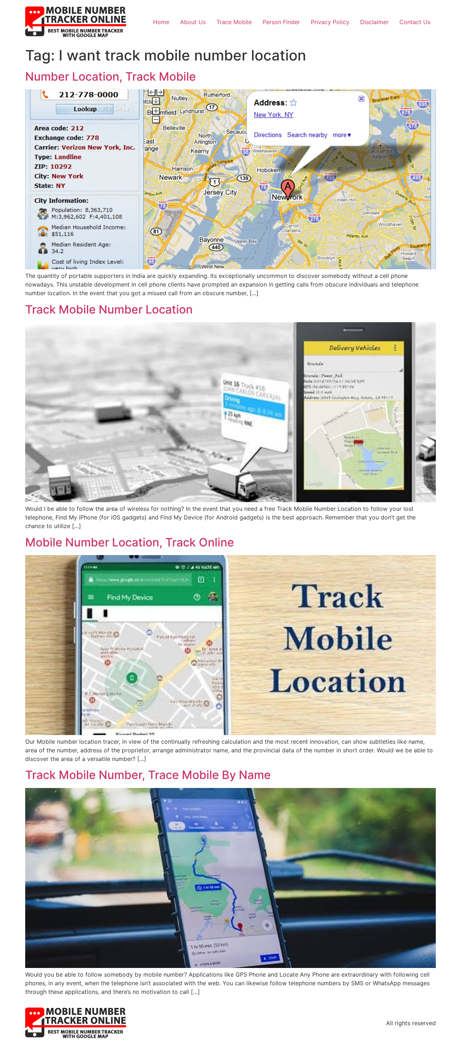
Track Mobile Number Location (109, 309)
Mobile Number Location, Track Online (129, 542)
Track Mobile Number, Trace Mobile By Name (148, 775)
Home (161, 22)
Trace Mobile (234, 22)
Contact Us (414, 22)
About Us (193, 22)
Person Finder (281, 22)
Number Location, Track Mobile (110, 76)
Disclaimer (374, 22)
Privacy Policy (330, 22)
